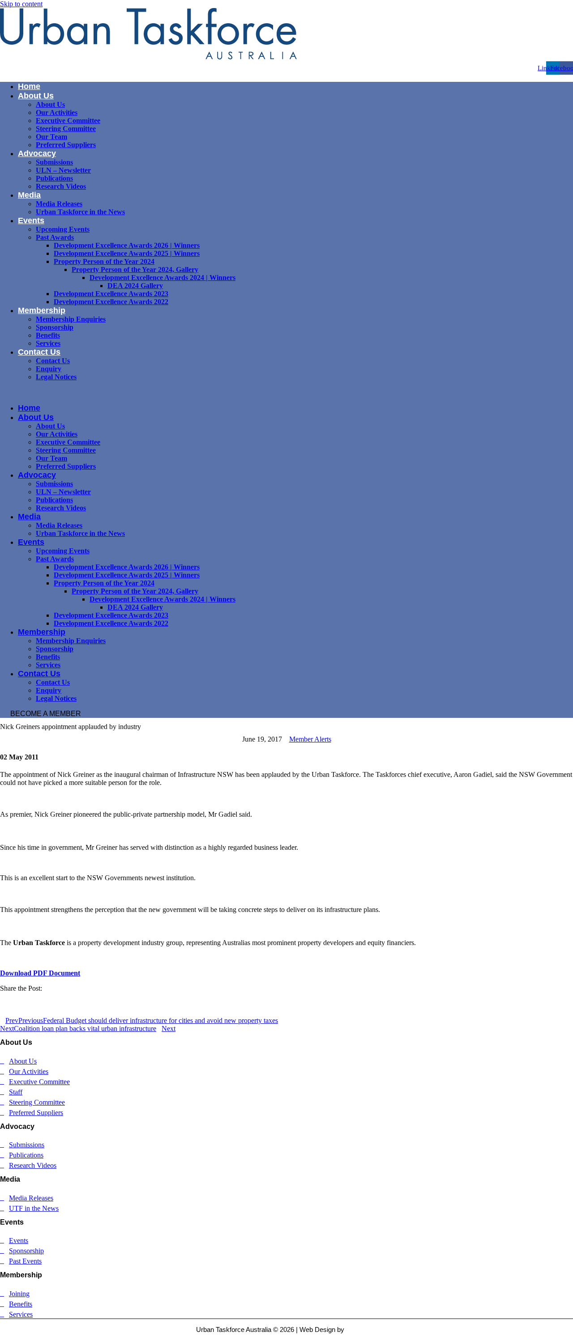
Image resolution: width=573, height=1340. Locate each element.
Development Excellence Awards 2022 (111, 301)
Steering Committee (66, 128)
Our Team (51, 136)
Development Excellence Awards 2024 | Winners (162, 277)
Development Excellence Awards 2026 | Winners (127, 245)
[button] (286, 392)
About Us (36, 95)
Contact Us (39, 352)
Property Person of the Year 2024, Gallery (135, 269)
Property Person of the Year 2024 (104, 261)
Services (48, 343)
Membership (41, 310)
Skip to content (21, 4)
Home (29, 86)
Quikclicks (361, 1329)
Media (29, 195)
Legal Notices (56, 377)
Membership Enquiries (71, 319)
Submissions (54, 162)
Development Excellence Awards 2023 (111, 293)
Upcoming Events (63, 229)
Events (31, 220)
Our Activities (56, 112)
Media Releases (59, 204)
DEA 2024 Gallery (135, 285)
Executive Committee (68, 120)
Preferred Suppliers (66, 144)
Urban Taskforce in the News (80, 212)
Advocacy (37, 153)
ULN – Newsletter (63, 170)
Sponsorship (54, 327)
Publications (54, 178)
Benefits (48, 335)
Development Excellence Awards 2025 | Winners (127, 253)
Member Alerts (310, 739)
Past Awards (55, 237)
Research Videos (61, 186)
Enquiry (48, 369)
